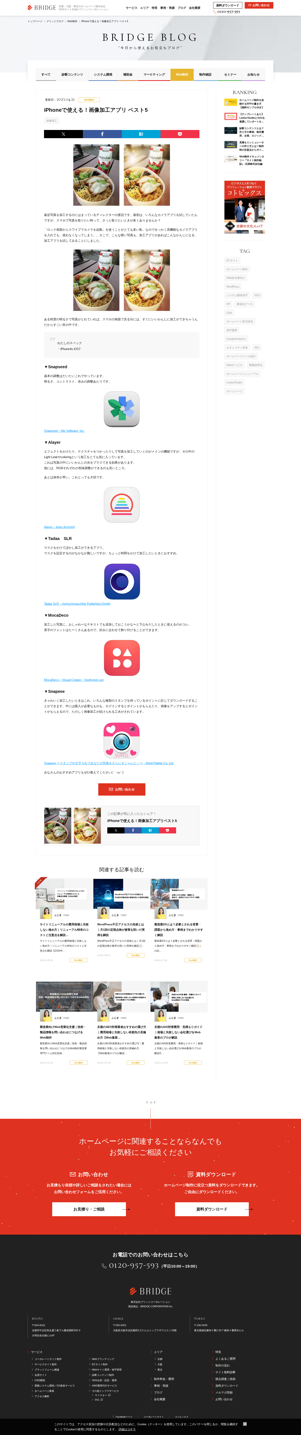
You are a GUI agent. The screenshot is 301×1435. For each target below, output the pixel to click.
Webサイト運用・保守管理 (107, 1369)
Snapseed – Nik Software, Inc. (64, 430)
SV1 (97, 1399)
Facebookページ (124, 1417)
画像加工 (51, 120)
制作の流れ (222, 1365)
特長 (154, 7)
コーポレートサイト (154, 1417)
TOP (151, 1102)
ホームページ (234, 391)
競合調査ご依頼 (225, 1379)
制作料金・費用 (164, 1379)
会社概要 (194, 7)
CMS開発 (40, 1380)
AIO (256, 347)
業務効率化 (255, 365)
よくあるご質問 (225, 1358)
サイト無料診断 (225, 1372)
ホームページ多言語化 (239, 321)
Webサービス (234, 365)
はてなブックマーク (141, 134)
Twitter (63, 134)
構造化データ (245, 303)
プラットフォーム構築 (47, 1369)
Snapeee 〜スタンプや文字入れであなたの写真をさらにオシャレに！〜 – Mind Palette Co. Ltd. (109, 763)
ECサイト (232, 260)
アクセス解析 (42, 1396)
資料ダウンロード (211, 1209)
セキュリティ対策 (237, 347)
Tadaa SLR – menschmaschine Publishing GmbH (77, 603)
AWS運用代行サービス (104, 1385)
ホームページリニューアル (242, 373)
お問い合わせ (224, 1399)
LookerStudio (234, 382)
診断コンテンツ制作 (103, 1375)
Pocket (180, 134)
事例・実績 (167, 7)
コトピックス (181, 1417)
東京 (159, 1369)
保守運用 (231, 330)
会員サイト (41, 1375)
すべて (46, 74)
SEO (257, 295)
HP (228, 303)
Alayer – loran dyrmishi (59, 527)
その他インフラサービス (105, 1391)
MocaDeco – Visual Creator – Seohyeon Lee (74, 680)
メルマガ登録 (224, 1392)
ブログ (182, 7)
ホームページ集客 (44, 1391)
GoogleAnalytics (236, 338)
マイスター (101, 1395)
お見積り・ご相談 (89, 1209)
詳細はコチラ (127, 1429)
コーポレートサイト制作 (48, 1359)
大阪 (159, 1364)
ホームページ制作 (237, 269)
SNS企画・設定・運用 (104, 1380)
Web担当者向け (235, 277)
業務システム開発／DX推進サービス (55, 1385)
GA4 (229, 312)
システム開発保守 (237, 295)
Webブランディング (103, 1359)
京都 (159, 1359)
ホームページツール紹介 (241, 356)
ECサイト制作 (100, 1364)
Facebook (102, 134)
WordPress (233, 286)
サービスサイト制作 (46, 1364)
